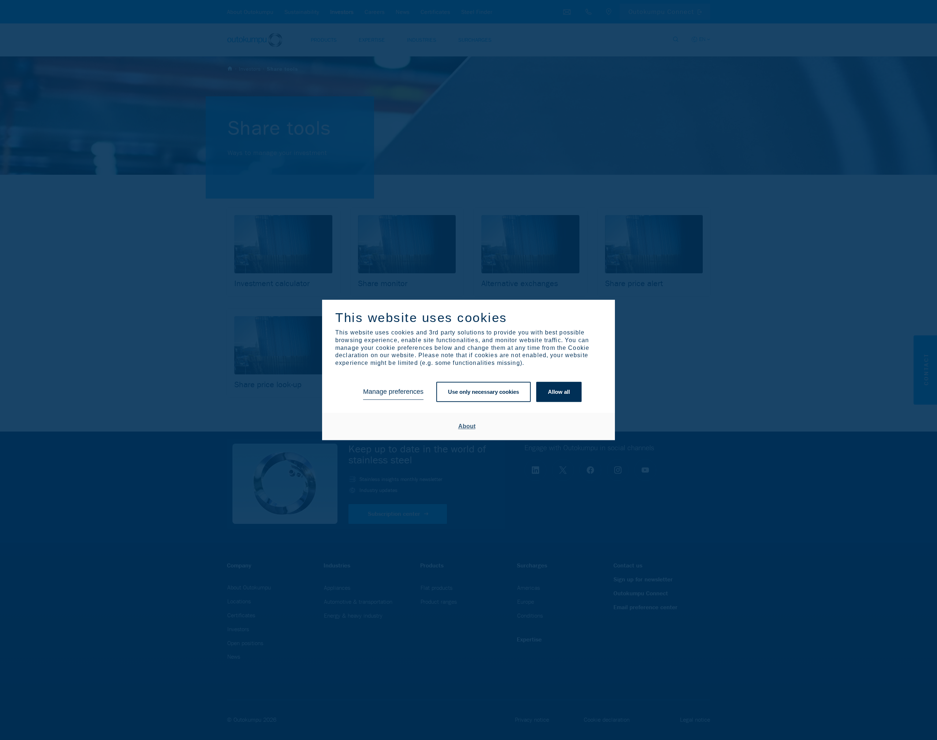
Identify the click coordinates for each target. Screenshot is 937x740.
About (466, 426)
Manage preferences (393, 392)
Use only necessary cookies (483, 392)
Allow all (559, 392)
